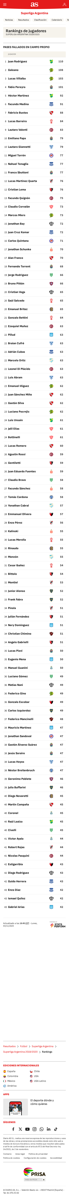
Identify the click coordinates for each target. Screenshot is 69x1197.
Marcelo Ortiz (17, 360)
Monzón (13, 557)
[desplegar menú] (5, 4)
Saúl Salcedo (16, 300)
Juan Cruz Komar (18, 232)
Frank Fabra (15, 599)
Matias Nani (15, 685)
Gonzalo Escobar (19, 702)
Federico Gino (17, 693)
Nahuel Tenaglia (18, 164)
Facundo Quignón (19, 198)
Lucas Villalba (17, 78)
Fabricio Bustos (18, 112)
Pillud (11, 334)
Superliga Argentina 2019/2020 (20, 1052)
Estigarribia (15, 864)
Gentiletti (14, 463)
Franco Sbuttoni (18, 172)
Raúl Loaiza (15, 821)
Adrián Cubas (16, 352)
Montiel (13, 582)
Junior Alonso (16, 591)
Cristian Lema (17, 189)
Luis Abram (15, 377)
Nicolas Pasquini (18, 855)
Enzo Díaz (14, 890)
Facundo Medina (18, 104)
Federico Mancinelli (20, 719)
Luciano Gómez (18, 676)
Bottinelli (14, 437)
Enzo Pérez (15, 522)
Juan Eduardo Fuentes (22, 471)
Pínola (12, 608)
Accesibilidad (56, 1158)
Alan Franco (15, 258)
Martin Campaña (18, 804)
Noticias (9, 20)
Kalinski (13, 531)
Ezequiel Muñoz (18, 326)
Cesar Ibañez (16, 565)
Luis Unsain (15, 420)
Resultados (23, 20)
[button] (35, 1179)
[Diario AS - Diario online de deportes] (34, 4)
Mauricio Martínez (19, 727)
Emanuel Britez (18, 309)
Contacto (7, 1154)
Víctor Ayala (15, 838)
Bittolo (12, 574)
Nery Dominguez (18, 625)
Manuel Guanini (18, 668)
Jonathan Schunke (19, 249)
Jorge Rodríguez (18, 275)
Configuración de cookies (35, 1158)
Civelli (12, 830)
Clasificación (40, 20)
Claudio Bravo (17, 480)
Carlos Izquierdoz (19, 710)
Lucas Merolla (17, 539)
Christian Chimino (19, 633)
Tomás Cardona (18, 497)
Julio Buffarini (17, 787)
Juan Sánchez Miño (20, 394)
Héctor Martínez (18, 95)
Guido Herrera (17, 881)
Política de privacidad (38, 1154)
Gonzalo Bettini (18, 317)
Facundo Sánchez (19, 488)
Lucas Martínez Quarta (22, 181)
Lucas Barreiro (17, 121)
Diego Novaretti (18, 796)
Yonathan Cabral (18, 505)
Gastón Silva (16, 403)
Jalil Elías (13, 428)
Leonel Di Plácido (19, 369)
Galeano (13, 70)
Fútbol (23, 1046)
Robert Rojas (16, 847)
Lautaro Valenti (17, 129)
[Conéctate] (64, 4)
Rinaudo (13, 548)
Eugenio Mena (17, 659)
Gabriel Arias (16, 907)
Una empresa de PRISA (34, 1172)
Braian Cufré (16, 343)
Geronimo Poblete (19, 779)
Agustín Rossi (17, 454)
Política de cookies (11, 1158)
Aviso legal (20, 1154)
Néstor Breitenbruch (21, 770)
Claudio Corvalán (19, 206)
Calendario (57, 20)
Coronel (13, 813)
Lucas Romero (17, 446)
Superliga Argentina (34, 13)
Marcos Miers (16, 215)
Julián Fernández (18, 616)
